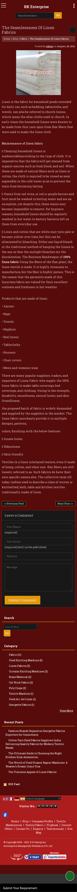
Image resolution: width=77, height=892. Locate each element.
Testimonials (55, 829)
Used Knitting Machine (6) (25, 660)
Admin (49, 46)
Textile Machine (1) (20, 693)
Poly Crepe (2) (17, 688)
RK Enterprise (36, 6)
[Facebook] (5, 814)
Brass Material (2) (19, 677)
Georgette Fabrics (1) (21, 704)
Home (7, 38)
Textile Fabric (34, 825)
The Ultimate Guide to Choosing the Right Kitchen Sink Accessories (34, 755)
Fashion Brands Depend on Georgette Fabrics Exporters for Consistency (35, 732)
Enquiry (38, 829)
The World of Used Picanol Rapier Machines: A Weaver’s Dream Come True (37, 764)
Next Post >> (65, 503)
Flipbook (52, 825)
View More (66, 710)
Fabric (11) (14, 654)
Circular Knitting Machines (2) (28, 671)
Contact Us (23, 829)
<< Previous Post (14, 503)
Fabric (23, 38)
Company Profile (42, 821)
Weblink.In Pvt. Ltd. (42, 845)
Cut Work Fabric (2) (20, 682)
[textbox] (35, 16)
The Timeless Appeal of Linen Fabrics (32, 772)
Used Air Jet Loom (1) (22, 699)
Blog (15, 38)
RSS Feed (14, 784)
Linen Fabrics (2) (19, 666)
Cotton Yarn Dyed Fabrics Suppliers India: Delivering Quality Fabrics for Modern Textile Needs (35, 744)
